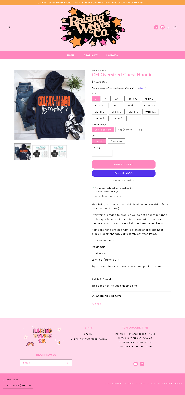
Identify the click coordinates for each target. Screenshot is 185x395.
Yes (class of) (103, 129)
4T (106, 98)
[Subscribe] (67, 362)
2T (96, 98)
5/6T (117, 98)
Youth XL (132, 105)
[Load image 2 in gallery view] (40, 152)
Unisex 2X (100, 118)
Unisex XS (149, 105)
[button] (9, 27)
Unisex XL (150, 111)
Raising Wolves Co (126, 383)
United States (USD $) (16, 385)
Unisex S (99, 111)
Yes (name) (125, 129)
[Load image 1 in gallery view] (22, 152)
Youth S (149, 98)
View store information (108, 196)
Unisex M (117, 111)
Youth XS (132, 98)
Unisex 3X (118, 118)
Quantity (96, 147)
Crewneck (116, 141)
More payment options (123, 180)
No (140, 129)
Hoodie (99, 141)
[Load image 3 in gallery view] (58, 152)
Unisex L (133, 111)
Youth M (99, 105)
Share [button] (98, 303)
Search (89, 334)
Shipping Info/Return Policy (89, 339)
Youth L (116, 105)
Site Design (148, 383)
